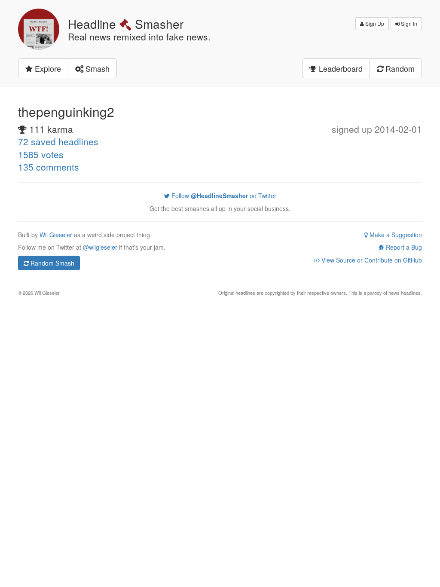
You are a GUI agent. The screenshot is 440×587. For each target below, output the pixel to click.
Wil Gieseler (57, 234)
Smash (96, 68)
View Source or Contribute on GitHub (371, 260)
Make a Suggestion (395, 234)
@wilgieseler (100, 247)
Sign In (408, 23)
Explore (47, 68)
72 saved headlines (58, 141)
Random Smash (51, 263)
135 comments (48, 166)
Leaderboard (340, 68)
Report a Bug (403, 247)
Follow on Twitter (223, 195)
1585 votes (41, 154)
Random (399, 68)
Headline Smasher (125, 23)
